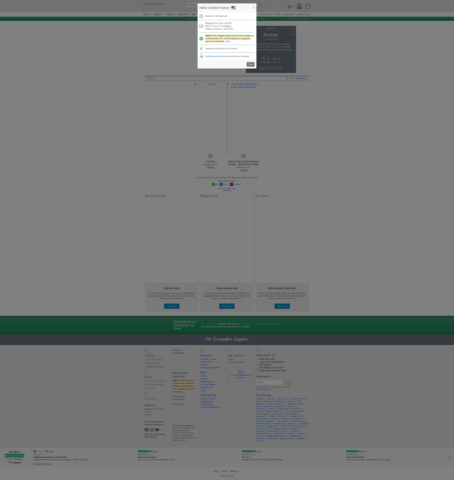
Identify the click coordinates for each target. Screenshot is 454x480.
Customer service (213, 56)
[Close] (253, 8)
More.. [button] (228, 41)
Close (250, 64)
